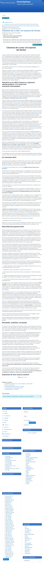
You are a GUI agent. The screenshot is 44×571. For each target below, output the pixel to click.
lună (11, 126)
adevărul (4, 25)
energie (14, 74)
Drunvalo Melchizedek (31, 461)
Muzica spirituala (28, 547)
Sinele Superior (29, 480)
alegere (19, 114)
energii (20, 40)
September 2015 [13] (9, 528)
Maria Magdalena (28, 544)
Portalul (38, 107)
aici (18, 27)
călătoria (15, 96)
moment (16, 25)
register (21, 396)
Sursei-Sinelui (27, 125)
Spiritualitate (27, 553)
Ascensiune (28, 455)
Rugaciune (27, 550)
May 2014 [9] (8, 549)
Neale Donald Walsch (30, 475)
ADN (26, 527)
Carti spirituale (28, 530)
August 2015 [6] (8, 530)
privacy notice (8, 464)
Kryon (27, 474)
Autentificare (15, 396)
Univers (27, 483)
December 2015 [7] (9, 524)
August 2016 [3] (8, 513)
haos (11, 204)
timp (11, 25)
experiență (34, 112)
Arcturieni (28, 453)
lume (23, 42)
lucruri (6, 248)
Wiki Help (7, 469)
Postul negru (27, 549)
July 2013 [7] (8, 557)
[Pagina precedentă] (19, 377)
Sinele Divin (27, 551)
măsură (24, 24)
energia (12, 27)
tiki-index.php (8, 461)
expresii (16, 24)
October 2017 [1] (9, 498)
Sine (20, 294)
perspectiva (25, 63)
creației (23, 121)
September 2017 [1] (9, 500)
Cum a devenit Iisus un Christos (12, 468)
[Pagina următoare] (24, 377)
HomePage (7, 456)
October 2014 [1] (9, 543)
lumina (33, 24)
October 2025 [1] (9, 496)
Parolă (25, 416)
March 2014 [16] (8, 552)
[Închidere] (40, 396)
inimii (7, 148)
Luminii (3, 211)
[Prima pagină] (18, 377)
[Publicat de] (2, 34)
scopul (9, 27)
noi (13, 24)
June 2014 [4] (8, 547)
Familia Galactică (29, 468)
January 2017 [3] (9, 508)
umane (10, 57)
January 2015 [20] (9, 539)
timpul (31, 25)
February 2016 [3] (9, 522)
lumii (13, 25)
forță (37, 105)
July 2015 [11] (8, 531)
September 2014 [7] (9, 545)
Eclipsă (27, 463)
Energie (27, 465)
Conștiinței (23, 117)
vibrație (38, 326)
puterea (34, 142)
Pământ (28, 25)
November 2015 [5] (9, 526)
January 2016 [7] (9, 523)
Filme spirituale (28, 538)
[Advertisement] (21, 8)
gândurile (4, 142)
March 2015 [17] (8, 537)
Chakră (27, 456)
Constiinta (27, 531)
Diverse (26, 535)
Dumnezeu (4, 168)
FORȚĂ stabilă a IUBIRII (8, 205)
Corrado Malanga (30, 459)
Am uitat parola (27, 420)
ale (18, 24)
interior (36, 24)
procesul (22, 146)
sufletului (8, 25)
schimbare (19, 327)
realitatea (7, 143)
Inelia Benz (28, 470)
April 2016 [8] (8, 519)
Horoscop (27, 540)
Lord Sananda (28, 543)
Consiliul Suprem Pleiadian (31, 457)
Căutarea (6, 24)
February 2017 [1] (9, 507)
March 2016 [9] (8, 520)
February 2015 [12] (9, 538)
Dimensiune (28, 460)
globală (25, 313)
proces (15, 27)
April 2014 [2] (8, 550)
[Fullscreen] (43, 1)
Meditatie (27, 546)
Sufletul (27, 482)
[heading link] (41, 48)
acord (21, 147)
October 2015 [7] (9, 527)
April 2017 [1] (8, 504)
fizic (26, 98)
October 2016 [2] (9, 511)
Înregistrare (26, 424)
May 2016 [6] (8, 517)
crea (11, 24)
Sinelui (21, 24)
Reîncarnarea (29, 478)
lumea (27, 24)
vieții (37, 154)
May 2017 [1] (8, 502)
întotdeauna (4, 27)
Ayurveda (27, 528)
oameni (6, 256)
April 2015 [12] (8, 535)
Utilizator (26, 411)
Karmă (27, 472)
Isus (25, 541)
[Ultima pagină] (25, 377)
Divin (18, 231)
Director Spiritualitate (29, 534)
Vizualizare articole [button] (8, 22)
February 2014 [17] (9, 553)
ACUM (30, 24)
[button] (41, 45)
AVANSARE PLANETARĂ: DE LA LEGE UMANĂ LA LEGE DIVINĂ (18, 383)
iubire (20, 25)
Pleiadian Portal (29, 476)
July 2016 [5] (8, 515)
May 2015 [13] (8, 534)
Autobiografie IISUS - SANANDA (12, 389)
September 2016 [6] (9, 512)
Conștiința (26, 307)
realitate (29, 298)
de (9, 24)
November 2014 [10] (9, 542)
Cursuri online (28, 532)
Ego (27, 464)
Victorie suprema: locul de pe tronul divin (14, 387)
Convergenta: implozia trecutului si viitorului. (14, 386)
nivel (3, 288)
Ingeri (27, 471)
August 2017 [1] (8, 501)
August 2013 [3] (8, 556)
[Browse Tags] (3, 24)
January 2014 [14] (9, 554)
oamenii (11, 294)
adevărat (37, 25)
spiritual (14, 200)
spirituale (8, 165)
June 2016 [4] (8, 516)
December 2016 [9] (9, 509)
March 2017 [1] (8, 505)
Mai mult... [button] (6, 559)
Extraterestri (28, 467)
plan (22, 25)
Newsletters (8, 459)
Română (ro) (36, 44)
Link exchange (8, 463)
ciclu (34, 25)
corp (24, 98)
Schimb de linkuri (9, 457)
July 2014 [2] (8, 546)
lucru (33, 71)
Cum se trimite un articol (10, 460)
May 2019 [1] (8, 497)
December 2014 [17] (9, 541)
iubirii (33, 39)
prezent (4, 121)
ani (30, 60)
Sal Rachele (28, 479)
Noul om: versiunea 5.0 (10, 385)
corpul (24, 25)
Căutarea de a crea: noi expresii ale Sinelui (21, 30)
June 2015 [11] (8, 532)
